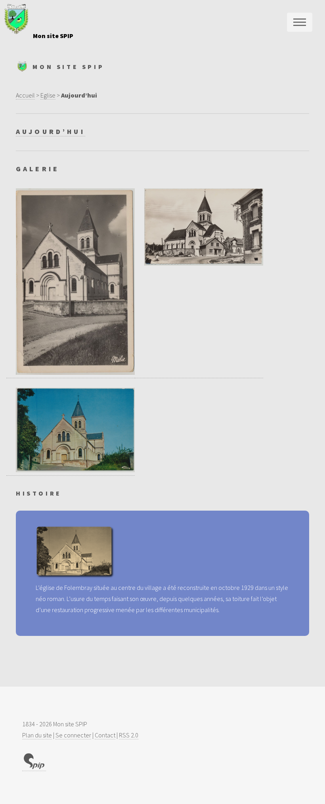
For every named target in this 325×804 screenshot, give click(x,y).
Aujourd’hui (50, 131)
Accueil (25, 95)
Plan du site (37, 735)
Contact (105, 735)
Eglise (47, 95)
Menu (299, 22)
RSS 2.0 (128, 735)
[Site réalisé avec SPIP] (34, 767)
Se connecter (73, 735)
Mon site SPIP (53, 36)
